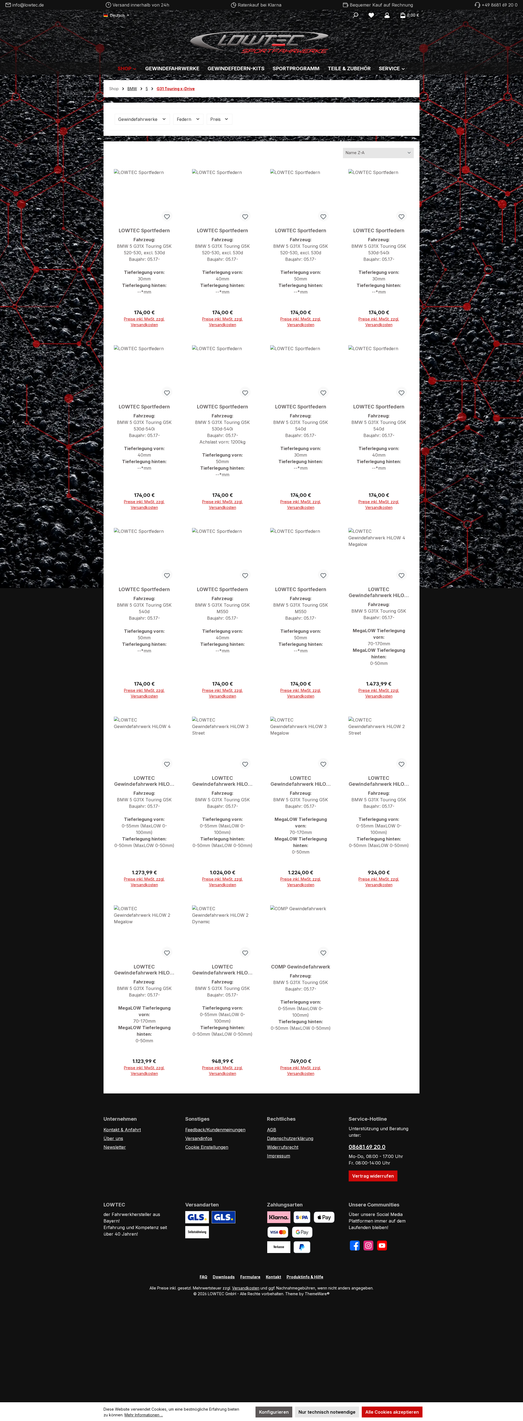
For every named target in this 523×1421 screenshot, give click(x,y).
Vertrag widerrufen (373, 1176)
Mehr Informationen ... (143, 1415)
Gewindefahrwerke (138, 119)
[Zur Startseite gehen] (261, 41)
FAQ (203, 1277)
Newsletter (115, 1147)
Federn (185, 119)
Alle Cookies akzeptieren (392, 1412)
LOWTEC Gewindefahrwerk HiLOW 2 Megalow (144, 970)
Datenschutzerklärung (290, 1138)
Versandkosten (245, 1288)
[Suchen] (355, 15)
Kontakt (273, 1277)
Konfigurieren (274, 1412)
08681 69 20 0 (367, 1147)
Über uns (113, 1138)
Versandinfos (198, 1138)
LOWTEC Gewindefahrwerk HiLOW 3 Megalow (300, 781)
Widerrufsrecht (282, 1147)
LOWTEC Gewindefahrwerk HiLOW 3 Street (222, 781)
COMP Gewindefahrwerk (300, 967)
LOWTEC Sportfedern (144, 230)
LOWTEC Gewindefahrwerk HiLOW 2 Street (379, 781)
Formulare (250, 1277)
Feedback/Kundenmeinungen (215, 1129)
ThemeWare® (317, 1293)
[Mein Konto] (387, 15)
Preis (216, 119)
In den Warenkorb (144, 322)
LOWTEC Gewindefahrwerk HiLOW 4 (144, 781)
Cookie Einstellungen (206, 1147)
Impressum (278, 1156)
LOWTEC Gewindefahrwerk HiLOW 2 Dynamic (222, 970)
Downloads (224, 1277)
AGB (271, 1129)
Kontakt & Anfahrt (122, 1129)
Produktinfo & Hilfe (305, 1277)
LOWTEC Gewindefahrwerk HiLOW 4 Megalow (379, 592)
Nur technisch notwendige (327, 1412)
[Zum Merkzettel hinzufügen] (167, 215)
